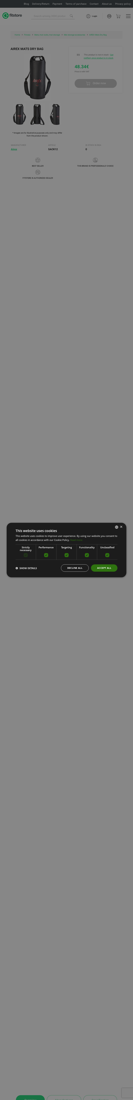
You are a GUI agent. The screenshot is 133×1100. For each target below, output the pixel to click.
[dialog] (66, 550)
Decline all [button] (74, 567)
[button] (26, 568)
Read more (76, 539)
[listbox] (116, 527)
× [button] (121, 527)
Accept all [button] (104, 567)
